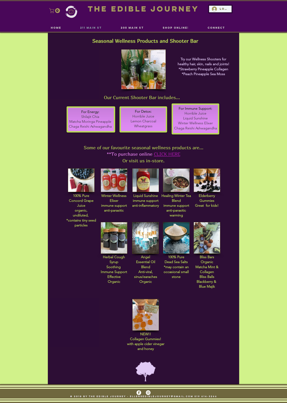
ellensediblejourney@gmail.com (161, 396)
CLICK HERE (167, 154)
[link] (55, 10)
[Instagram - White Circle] (148, 392)
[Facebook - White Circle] (138, 392)
